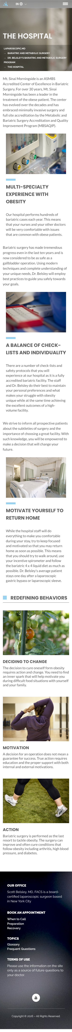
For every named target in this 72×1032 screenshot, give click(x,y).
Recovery (14, 928)
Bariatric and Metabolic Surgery (29, 53)
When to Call (16, 919)
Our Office (16, 885)
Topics (13, 938)
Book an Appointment (26, 912)
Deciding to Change (25, 662)
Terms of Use (18, 959)
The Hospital (16, 67)
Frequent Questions (21, 949)
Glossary (13, 944)
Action (11, 830)
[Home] (5, 4)
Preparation (15, 924)
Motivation (16, 748)
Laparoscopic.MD (14, 48)
